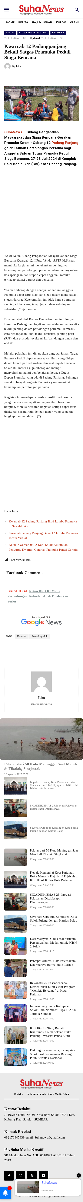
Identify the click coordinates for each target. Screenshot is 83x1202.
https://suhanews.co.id (41, 703)
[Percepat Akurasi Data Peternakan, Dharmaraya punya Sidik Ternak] (15, 968)
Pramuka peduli (39, 636)
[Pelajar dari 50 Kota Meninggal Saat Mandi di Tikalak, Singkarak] (41, 739)
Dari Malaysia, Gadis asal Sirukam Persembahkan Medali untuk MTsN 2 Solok (53, 942)
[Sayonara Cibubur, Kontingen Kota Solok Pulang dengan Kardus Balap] (15, 830)
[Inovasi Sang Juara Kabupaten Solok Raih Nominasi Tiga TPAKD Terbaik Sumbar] (15, 1013)
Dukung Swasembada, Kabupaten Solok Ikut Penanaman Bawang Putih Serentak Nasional (52, 1054)
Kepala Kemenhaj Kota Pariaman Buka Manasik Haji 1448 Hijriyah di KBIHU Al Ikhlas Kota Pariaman (54, 785)
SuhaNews (13, 132)
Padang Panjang (65, 143)
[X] (31, 77)
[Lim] (8, 66)
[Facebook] (22, 77)
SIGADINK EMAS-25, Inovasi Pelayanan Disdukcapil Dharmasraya (53, 807)
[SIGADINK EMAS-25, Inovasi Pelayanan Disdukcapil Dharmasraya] (15, 808)
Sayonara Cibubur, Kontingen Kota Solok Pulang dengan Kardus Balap (54, 829)
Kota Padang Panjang (33, 33)
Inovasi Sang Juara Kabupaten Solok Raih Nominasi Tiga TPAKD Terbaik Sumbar (53, 1009)
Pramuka (58, 33)
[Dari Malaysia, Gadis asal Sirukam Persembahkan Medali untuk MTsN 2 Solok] (15, 946)
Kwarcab (21, 636)
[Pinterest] (41, 77)
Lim (18, 66)
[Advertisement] (41, 210)
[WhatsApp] (51, 77)
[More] (63, 654)
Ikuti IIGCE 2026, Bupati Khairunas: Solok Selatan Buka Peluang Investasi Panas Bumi (50, 1031)
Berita (10, 33)
